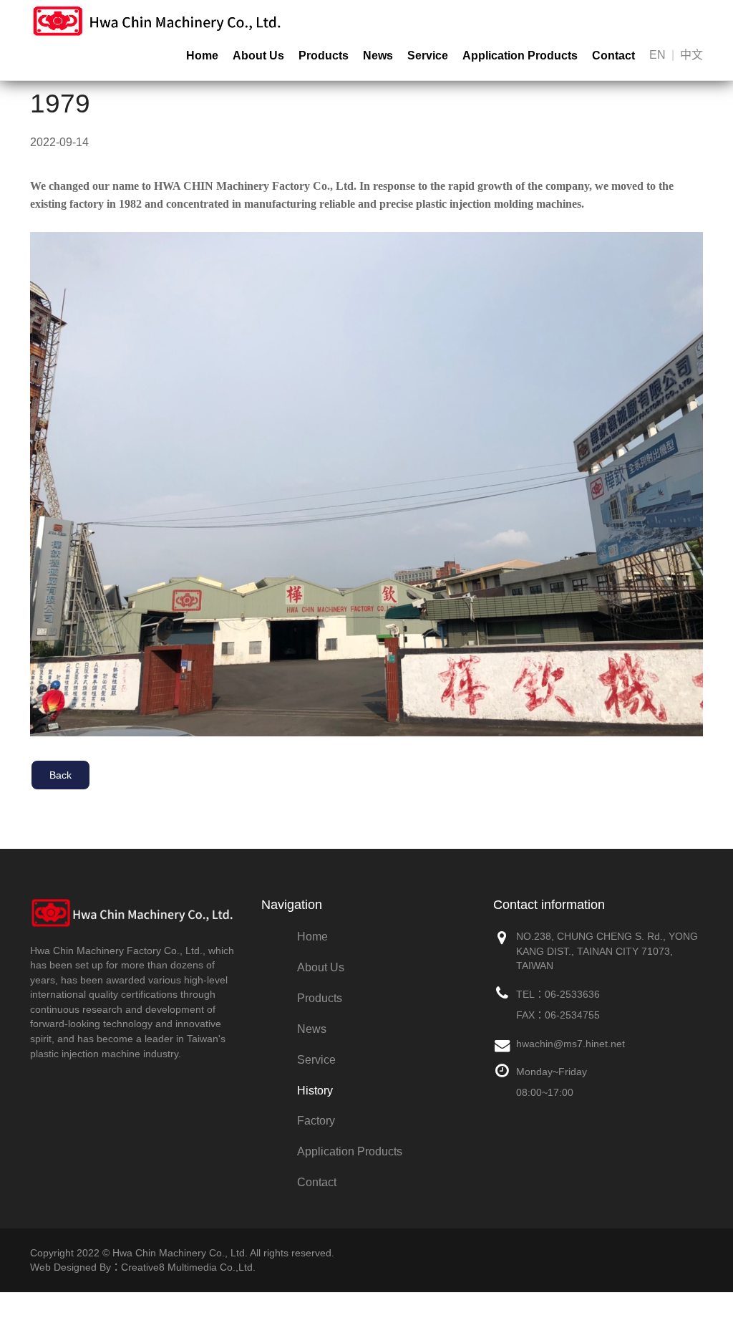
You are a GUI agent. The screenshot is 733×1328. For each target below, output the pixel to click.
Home (202, 55)
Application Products (520, 55)
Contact (613, 55)
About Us (258, 55)
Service (427, 55)
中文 (691, 55)
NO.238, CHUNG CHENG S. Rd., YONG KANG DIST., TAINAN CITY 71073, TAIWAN (607, 950)
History (315, 1090)
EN (657, 55)
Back (60, 775)
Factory (316, 1121)
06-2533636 (572, 994)
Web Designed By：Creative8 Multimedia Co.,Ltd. (143, 1267)
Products (323, 55)
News (378, 55)
